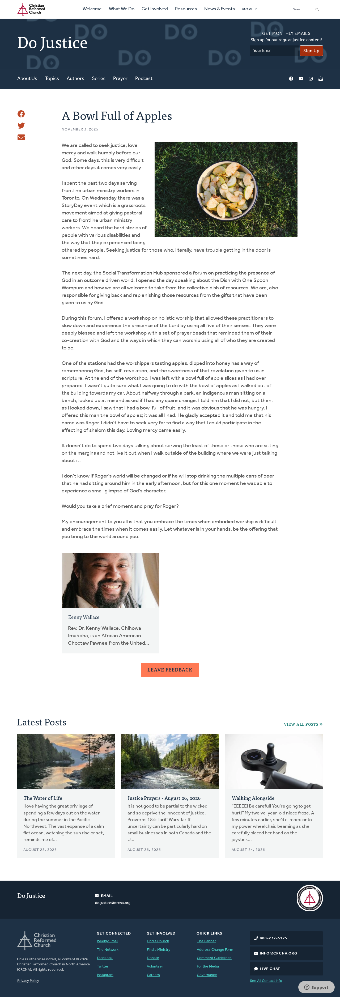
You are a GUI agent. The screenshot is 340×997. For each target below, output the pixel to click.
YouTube (301, 79)
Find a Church (158, 941)
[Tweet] (21, 126)
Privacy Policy (28, 981)
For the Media (208, 967)
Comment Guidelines (214, 958)
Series (98, 78)
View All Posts (301, 724)
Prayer (120, 78)
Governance (207, 975)
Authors (75, 78)
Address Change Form (215, 950)
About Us (27, 78)
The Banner (206, 941)
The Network (107, 950)
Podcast (143, 78)
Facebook (291, 79)
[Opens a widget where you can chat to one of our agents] (316, 987)
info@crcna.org (278, 954)
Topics (52, 78)
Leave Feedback (170, 669)
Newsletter (320, 79)
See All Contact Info (266, 981)
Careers (153, 975)
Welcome (92, 9)
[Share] (21, 114)
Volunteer (155, 967)
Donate (153, 958)
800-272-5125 (273, 938)
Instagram (310, 79)
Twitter (102, 967)
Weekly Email (107, 941)
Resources (186, 9)
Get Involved (155, 9)
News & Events (219, 9)
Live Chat (270, 969)
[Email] (21, 137)
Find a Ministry (158, 950)
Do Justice (31, 895)
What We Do (121, 9)
